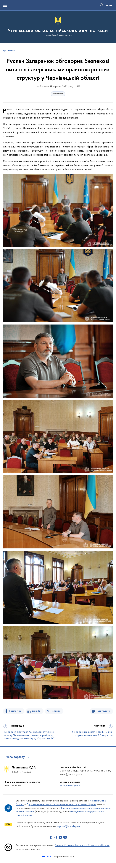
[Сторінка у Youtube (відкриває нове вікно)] (65, 837)
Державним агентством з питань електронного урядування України (61, 804)
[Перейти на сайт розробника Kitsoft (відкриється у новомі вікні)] (47, 856)
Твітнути (55, 711)
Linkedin (36, 711)
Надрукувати (103, 711)
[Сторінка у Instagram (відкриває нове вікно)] (60, 837)
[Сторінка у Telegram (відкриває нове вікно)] (56, 837)
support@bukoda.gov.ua (69, 826)
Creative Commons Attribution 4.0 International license (82, 845)
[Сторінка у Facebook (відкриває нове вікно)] (51, 837)
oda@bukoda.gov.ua (70, 786)
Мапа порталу (15, 757)
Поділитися (15, 711)
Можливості (58, 94)
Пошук (109, 5)
